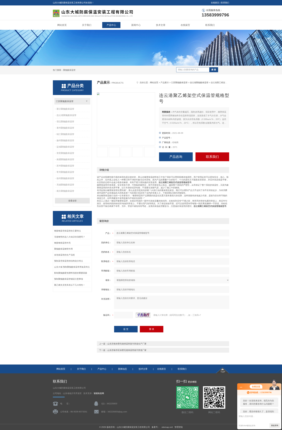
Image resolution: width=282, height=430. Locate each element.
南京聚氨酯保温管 (65, 191)
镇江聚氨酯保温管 (65, 134)
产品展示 (165, 82)
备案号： (156, 427)
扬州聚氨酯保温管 (65, 140)
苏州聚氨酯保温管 (65, 165)
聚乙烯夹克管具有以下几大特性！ (69, 285)
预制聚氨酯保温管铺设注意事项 (68, 279)
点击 (86, 101)
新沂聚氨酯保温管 (65, 109)
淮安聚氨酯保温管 (65, 153)
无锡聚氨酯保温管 (65, 184)
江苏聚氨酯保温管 (64, 101)
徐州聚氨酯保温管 (65, 178)
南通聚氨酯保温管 (65, 159)
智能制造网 (99, 393)
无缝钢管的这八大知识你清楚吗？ (69, 237)
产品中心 (111, 25)
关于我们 (86, 25)
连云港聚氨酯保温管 (66, 115)
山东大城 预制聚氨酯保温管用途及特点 (72, 267)
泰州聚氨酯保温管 (65, 128)
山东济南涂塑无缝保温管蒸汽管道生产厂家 (126, 344)
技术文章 (160, 25)
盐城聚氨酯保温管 (65, 146)
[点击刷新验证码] (143, 315)
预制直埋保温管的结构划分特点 (68, 261)
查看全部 (72, 201)
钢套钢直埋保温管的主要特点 (67, 231)
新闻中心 (136, 25)
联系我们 (225, 2)
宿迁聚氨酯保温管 (65, 121)
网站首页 (62, 25)
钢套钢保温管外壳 (62, 243)
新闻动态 (122, 369)
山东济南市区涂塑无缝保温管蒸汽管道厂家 (126, 350)
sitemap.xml (167, 427)
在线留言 (215, 2)
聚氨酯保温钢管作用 (63, 249)
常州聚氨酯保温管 (65, 172)
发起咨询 (274, 425)
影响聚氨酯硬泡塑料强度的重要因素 (70, 273)
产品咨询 (175, 157)
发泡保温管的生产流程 (64, 255)
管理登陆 (178, 427)
